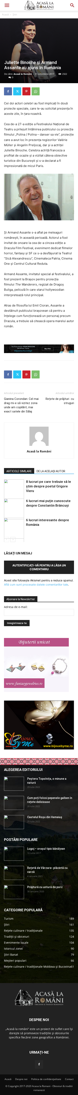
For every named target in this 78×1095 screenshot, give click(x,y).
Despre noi (21, 1079)
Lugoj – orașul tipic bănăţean (46, 848)
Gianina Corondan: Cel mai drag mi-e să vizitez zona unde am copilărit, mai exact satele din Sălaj (21, 405)
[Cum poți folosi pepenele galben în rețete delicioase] (14, 803)
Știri (15, 14)
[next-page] (12, 539)
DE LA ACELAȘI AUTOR (51, 471)
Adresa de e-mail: (16, 607)
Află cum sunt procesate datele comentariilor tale (36, 584)
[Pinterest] (26, 91)
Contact (69, 1079)
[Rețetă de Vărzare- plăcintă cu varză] (14, 873)
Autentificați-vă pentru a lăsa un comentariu (39, 567)
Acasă (5, 14)
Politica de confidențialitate (46, 1079)
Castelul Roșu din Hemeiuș (44, 817)
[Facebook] (8, 91)
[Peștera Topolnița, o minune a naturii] (14, 784)
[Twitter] (17, 91)
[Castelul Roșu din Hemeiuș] (14, 822)
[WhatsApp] (36, 91)
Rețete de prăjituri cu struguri (60, 401)
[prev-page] (6, 539)
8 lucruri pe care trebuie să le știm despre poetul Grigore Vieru (48, 486)
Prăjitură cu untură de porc (45, 887)
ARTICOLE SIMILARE (19, 471)
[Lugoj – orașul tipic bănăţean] (14, 854)
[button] (6, 5)
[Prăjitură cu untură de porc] (14, 892)
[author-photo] (39, 445)
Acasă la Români (23, 73)
